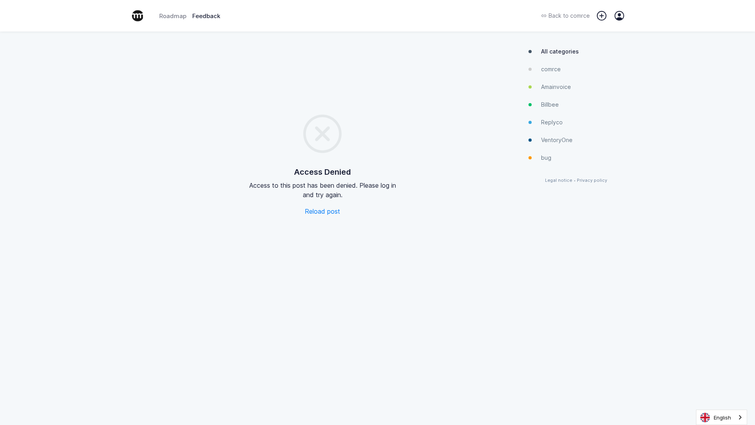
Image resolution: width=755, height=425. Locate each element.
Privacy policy (592, 180)
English (722, 417)
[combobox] (721, 417)
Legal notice (558, 180)
